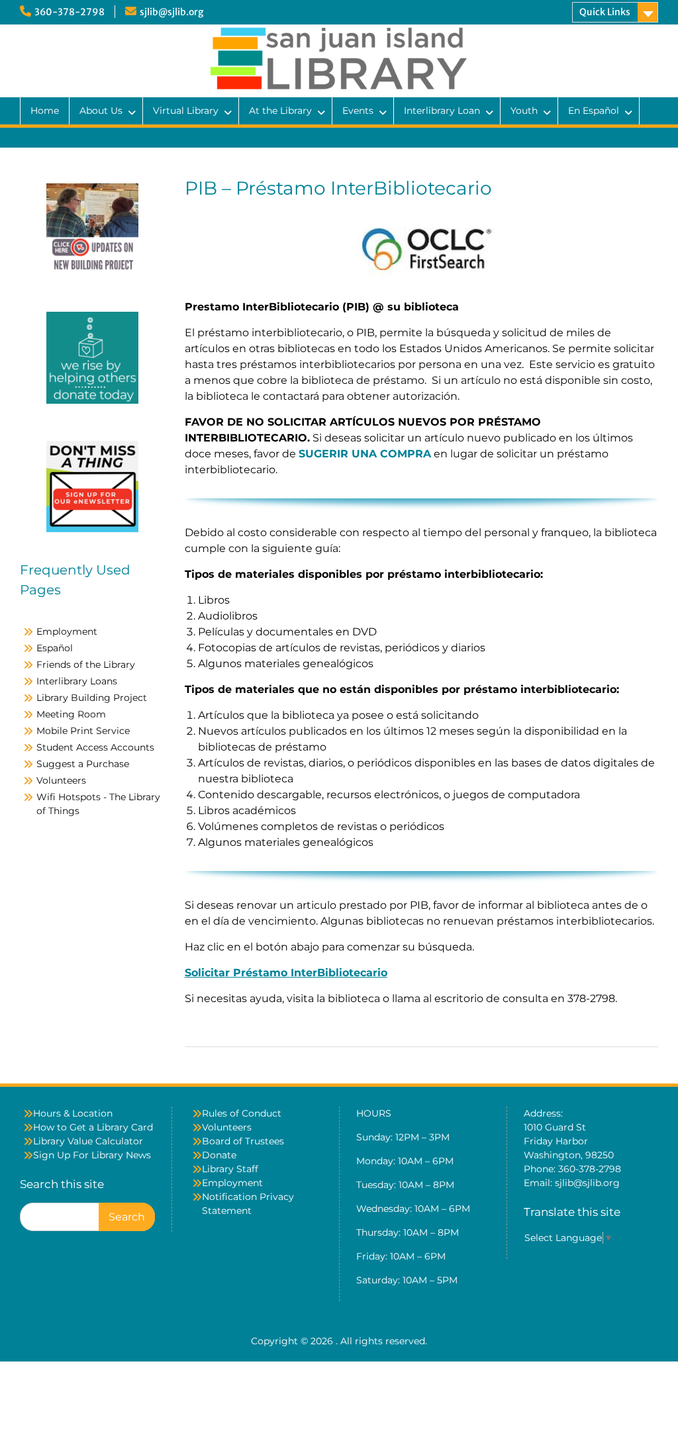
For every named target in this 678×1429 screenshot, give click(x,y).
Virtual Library (185, 110)
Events (357, 110)
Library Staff (230, 1169)
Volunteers (61, 780)
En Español (593, 110)
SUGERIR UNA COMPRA (365, 453)
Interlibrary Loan (442, 110)
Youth (524, 110)
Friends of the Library (85, 664)
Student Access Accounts (95, 747)
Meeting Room (71, 714)
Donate (219, 1155)
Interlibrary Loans (76, 681)
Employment (66, 631)
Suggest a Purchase (82, 764)
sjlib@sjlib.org (171, 12)
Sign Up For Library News (92, 1155)
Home (44, 110)
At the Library (280, 110)
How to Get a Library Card (93, 1127)
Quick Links (604, 12)
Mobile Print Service (83, 731)
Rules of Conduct (241, 1113)
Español (54, 648)
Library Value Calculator (88, 1141)
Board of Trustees (243, 1141)
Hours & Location (73, 1113)
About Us (100, 110)
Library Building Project (91, 698)
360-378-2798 (69, 12)
